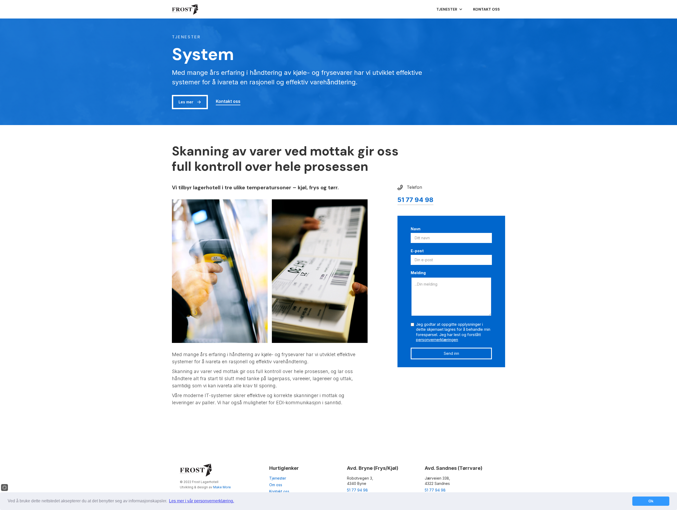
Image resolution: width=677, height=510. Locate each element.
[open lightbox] (220, 271)
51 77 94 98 (415, 200)
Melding (418, 272)
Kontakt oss (486, 9)
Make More (222, 487)
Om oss (275, 485)
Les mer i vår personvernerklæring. (201, 501)
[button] (449, 9)
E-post (417, 251)
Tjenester (277, 478)
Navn (415, 229)
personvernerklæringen (437, 339)
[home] (185, 9)
